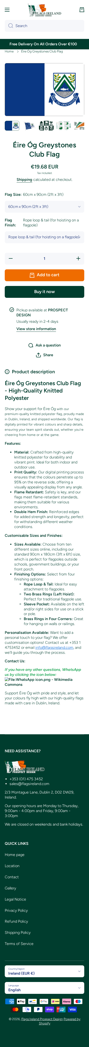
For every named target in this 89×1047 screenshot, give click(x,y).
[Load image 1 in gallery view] (12, 126)
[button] (82, 9)
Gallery (10, 888)
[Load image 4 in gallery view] (63, 126)
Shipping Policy (18, 932)
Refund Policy (16, 921)
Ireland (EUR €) (21, 973)
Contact (12, 877)
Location (12, 866)
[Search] (9, 26)
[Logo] (44, 9)
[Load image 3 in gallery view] (46, 126)
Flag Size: (34, 194)
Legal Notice (15, 899)
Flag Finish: (42, 222)
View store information (36, 329)
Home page (14, 854)
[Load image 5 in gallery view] (80, 126)
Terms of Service (19, 943)
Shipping (24, 179)
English (14, 990)
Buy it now (44, 291)
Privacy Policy (16, 910)
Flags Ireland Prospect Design (42, 1019)
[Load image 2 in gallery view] (29, 126)
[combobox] (44, 26)
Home (9, 51)
